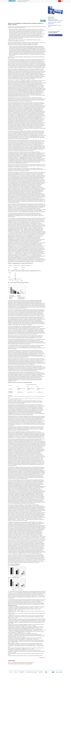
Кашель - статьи (50, 17)
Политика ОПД (21, 672)
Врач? (59, 1)
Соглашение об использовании (21, 1)
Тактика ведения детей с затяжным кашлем (54, 26)
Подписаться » (52, 35)
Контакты (15, 672)
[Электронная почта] (41, 21)
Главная (10, 672)
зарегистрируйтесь (28, 663)
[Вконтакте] (45, 21)
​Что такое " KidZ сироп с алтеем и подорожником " (54, 23)
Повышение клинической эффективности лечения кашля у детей (55, 20)
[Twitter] (43, 21)
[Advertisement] (27, 11)
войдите (22, 663)
